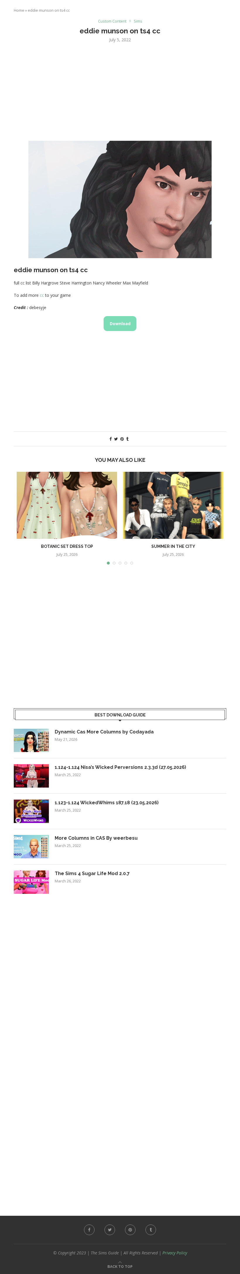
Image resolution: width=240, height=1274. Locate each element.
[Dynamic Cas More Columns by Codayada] (31, 740)
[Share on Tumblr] (127, 439)
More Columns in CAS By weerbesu (96, 838)
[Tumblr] (150, 1230)
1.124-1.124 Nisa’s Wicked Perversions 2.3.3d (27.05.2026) (120, 767)
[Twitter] (109, 1230)
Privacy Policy (174, 1253)
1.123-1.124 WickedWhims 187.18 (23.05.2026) (107, 802)
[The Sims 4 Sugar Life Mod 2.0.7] (31, 882)
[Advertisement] (120, 91)
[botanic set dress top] (67, 505)
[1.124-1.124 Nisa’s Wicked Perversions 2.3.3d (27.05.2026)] (31, 776)
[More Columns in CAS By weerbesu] (31, 846)
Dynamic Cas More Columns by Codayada (104, 732)
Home (19, 10)
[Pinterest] (130, 1230)
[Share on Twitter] (116, 439)
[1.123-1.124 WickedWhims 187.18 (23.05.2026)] (31, 811)
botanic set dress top (67, 546)
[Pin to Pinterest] (122, 439)
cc (42, 295)
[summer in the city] (173, 505)
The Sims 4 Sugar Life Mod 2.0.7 (92, 873)
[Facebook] (89, 1230)
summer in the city (173, 546)
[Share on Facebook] (110, 439)
